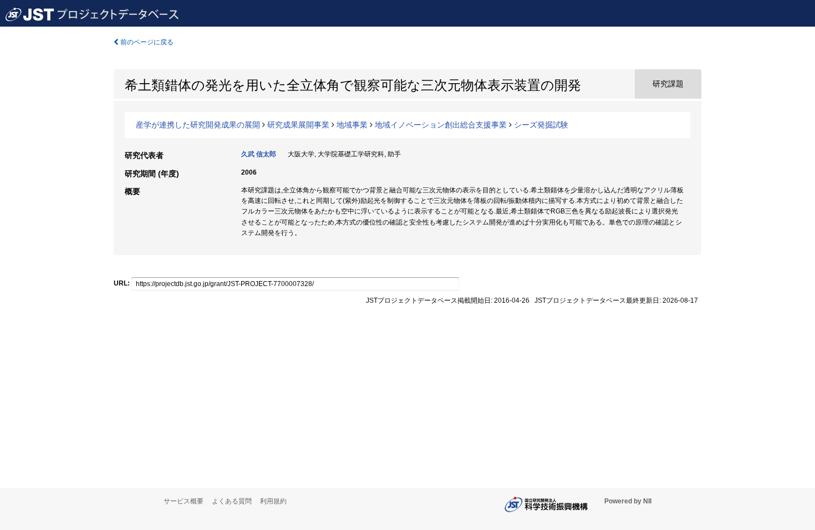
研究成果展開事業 (298, 124)
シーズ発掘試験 (541, 124)
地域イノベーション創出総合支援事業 (441, 124)
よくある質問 (232, 501)
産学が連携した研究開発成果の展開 (198, 124)
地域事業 (352, 124)
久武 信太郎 (258, 154)
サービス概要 (183, 501)
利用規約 (273, 501)
